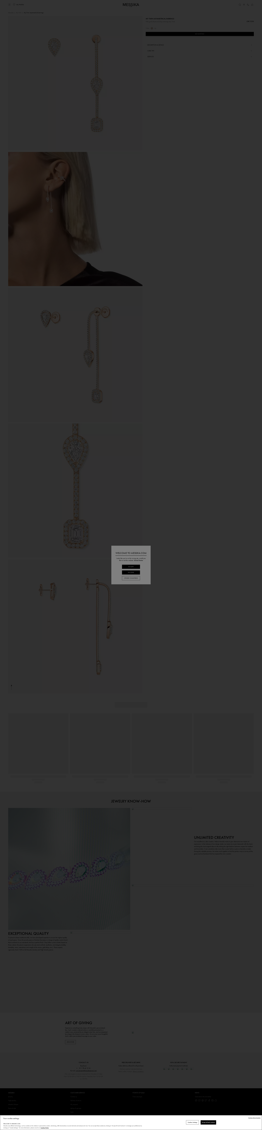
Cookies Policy (45, 1128)
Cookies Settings (192, 1122)
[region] (131, 1122)
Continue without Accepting (254, 1118)
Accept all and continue (208, 1122)
